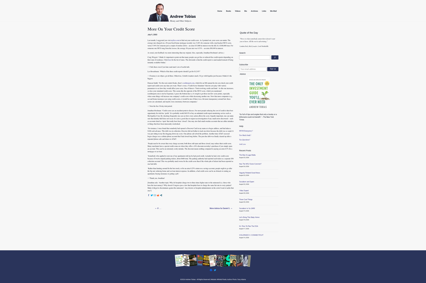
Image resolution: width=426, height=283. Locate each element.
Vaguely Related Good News (249, 173)
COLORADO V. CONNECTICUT (251, 235)
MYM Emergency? (246, 131)
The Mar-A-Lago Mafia (247, 155)
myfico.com (175, 40)
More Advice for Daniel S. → (221, 208)
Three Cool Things (245, 199)
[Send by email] (155, 195)
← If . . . (158, 208)
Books (228, 11)
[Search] (274, 57)
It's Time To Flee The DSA (248, 226)
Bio (245, 11)
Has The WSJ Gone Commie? (250, 164)
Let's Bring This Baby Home (249, 217)
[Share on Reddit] (158, 195)
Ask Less (242, 144)
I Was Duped (243, 190)
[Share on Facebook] (149, 195)
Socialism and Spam (246, 182)
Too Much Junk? (245, 135)
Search (242, 53)
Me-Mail (273, 11)
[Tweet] (152, 195)
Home (219, 11)
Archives (254, 11)
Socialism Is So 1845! (247, 208)
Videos (237, 11)
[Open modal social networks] (161, 195)
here (169, 60)
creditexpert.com (188, 83)
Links (264, 11)
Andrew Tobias (183, 17)
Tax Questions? (244, 139)
